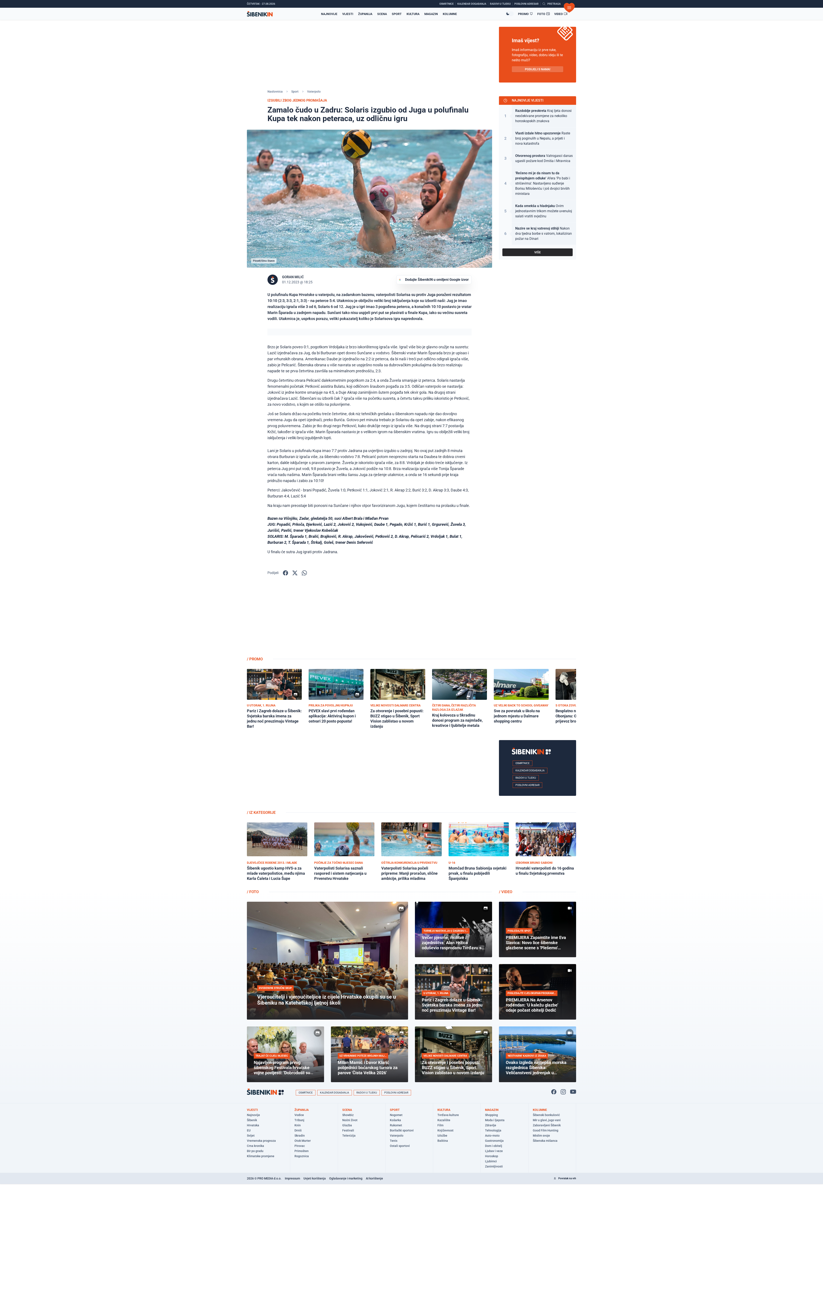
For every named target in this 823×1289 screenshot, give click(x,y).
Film (440, 1125)
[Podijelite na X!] (294, 572)
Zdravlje (490, 1125)
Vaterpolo (314, 91)
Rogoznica (301, 1156)
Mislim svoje (541, 1135)
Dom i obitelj (493, 1146)
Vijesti (347, 14)
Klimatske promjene (260, 1156)
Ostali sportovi (400, 1146)
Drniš (298, 1130)
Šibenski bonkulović (546, 1115)
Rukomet (396, 1125)
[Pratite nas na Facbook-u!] (553, 1091)
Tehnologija (493, 1130)
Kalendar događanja (530, 770)
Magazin (431, 14)
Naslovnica (275, 91)
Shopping (491, 1115)
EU (249, 1130)
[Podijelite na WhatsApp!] (304, 572)
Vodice (299, 1115)
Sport (397, 14)
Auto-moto (492, 1135)
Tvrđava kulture (448, 1115)
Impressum (292, 1178)
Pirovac (299, 1146)
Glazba (347, 1125)
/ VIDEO (505, 891)
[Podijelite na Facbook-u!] (285, 572)
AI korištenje (374, 1178)
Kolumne (450, 14)
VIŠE (537, 252)
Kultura (413, 14)
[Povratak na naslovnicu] (260, 14)
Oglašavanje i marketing (345, 1178)
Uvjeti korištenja (314, 1178)
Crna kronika (255, 1146)
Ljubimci (491, 1161)
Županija (365, 14)
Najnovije (329, 14)
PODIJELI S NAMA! (537, 69)
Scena (382, 14)
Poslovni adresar (527, 785)
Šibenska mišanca (545, 1140)
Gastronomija (494, 1140)
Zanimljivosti (494, 1166)
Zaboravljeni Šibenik (547, 1125)
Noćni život (349, 1120)
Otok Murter (302, 1140)
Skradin (299, 1135)
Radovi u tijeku (525, 777)
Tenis (393, 1140)
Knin (297, 1125)
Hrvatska (253, 1125)
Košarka (395, 1120)
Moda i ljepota (495, 1120)
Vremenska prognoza (261, 1140)
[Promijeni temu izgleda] (509, 13)
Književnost (445, 1130)
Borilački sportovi (402, 1130)
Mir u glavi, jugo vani (547, 1120)
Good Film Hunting (545, 1130)
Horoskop (491, 1156)
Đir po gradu (255, 1151)
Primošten (301, 1151)
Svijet (251, 1135)
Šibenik (252, 1120)
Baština (442, 1140)
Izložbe (442, 1135)
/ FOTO (253, 891)
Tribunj (299, 1120)
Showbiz (348, 1115)
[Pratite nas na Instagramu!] (563, 1091)
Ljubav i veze (494, 1151)
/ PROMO (255, 659)
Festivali (348, 1130)
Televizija (349, 1135)
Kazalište (443, 1120)
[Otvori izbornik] (569, 8)
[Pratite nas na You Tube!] (573, 1092)
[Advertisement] (537, 619)
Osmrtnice (522, 763)
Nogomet (396, 1115)
